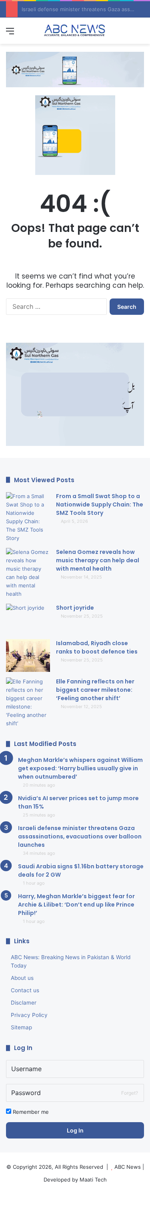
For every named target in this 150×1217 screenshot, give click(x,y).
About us (22, 978)
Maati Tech (93, 1179)
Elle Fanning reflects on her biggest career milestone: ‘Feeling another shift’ (95, 689)
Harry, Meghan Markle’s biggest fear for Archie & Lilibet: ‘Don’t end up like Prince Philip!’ (76, 904)
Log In (75, 1130)
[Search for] (140, 34)
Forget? (129, 1093)
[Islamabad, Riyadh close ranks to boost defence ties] (28, 655)
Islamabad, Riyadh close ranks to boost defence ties (97, 647)
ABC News (127, 1167)
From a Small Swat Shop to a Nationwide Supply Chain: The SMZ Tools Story (99, 504)
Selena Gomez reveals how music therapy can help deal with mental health (97, 560)
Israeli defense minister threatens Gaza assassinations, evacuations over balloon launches (80, 836)
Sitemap (21, 1027)
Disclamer (23, 1002)
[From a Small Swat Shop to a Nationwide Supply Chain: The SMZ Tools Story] (28, 517)
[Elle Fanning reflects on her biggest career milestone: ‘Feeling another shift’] (28, 702)
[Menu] (10, 34)
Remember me (30, 1112)
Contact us (25, 990)
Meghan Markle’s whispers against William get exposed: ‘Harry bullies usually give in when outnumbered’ (80, 768)
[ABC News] (75, 30)
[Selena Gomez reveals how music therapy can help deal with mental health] (28, 573)
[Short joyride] (28, 619)
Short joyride (75, 608)
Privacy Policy (29, 1015)
